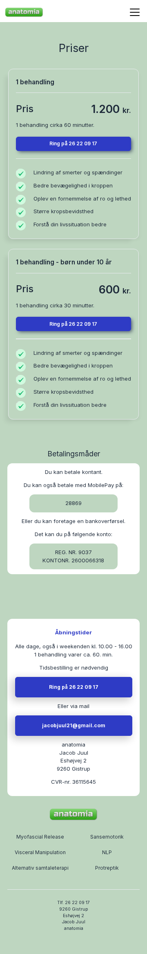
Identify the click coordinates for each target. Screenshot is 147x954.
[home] (24, 12)
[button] (133, 12)
